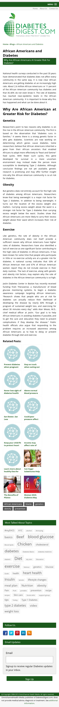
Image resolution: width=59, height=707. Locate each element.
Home (35, 8)
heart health (32, 573)
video (33, 605)
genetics (39, 504)
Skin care (18, 595)
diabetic (7, 559)
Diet (18, 558)
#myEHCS (9, 530)
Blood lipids (9, 545)
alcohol (29, 531)
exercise (12, 566)
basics (8, 537)
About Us (43, 8)
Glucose (49, 566)
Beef (20, 536)
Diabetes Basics (28, 552)
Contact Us (53, 8)
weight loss (12, 611)
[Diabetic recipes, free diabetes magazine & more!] (29, 36)
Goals (7, 574)
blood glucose (41, 536)
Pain (7, 590)
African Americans (13, 504)
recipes (7, 595)
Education (40, 559)
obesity (7, 508)
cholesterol (42, 544)
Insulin (10, 579)
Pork (14, 591)
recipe (48, 590)
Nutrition (27, 585)
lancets (21, 580)
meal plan (11, 585)
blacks (29, 504)
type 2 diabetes (15, 605)
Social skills (31, 595)
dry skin (29, 559)
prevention (20, 508)
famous (26, 567)
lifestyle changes (37, 579)
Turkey (15, 600)
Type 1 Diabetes (29, 599)
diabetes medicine (45, 552)
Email (9, 653)
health (16, 573)
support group (44, 595)
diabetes (12, 550)
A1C (20, 530)
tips (7, 599)
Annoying (39, 531)
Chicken (24, 544)
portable (23, 591)
